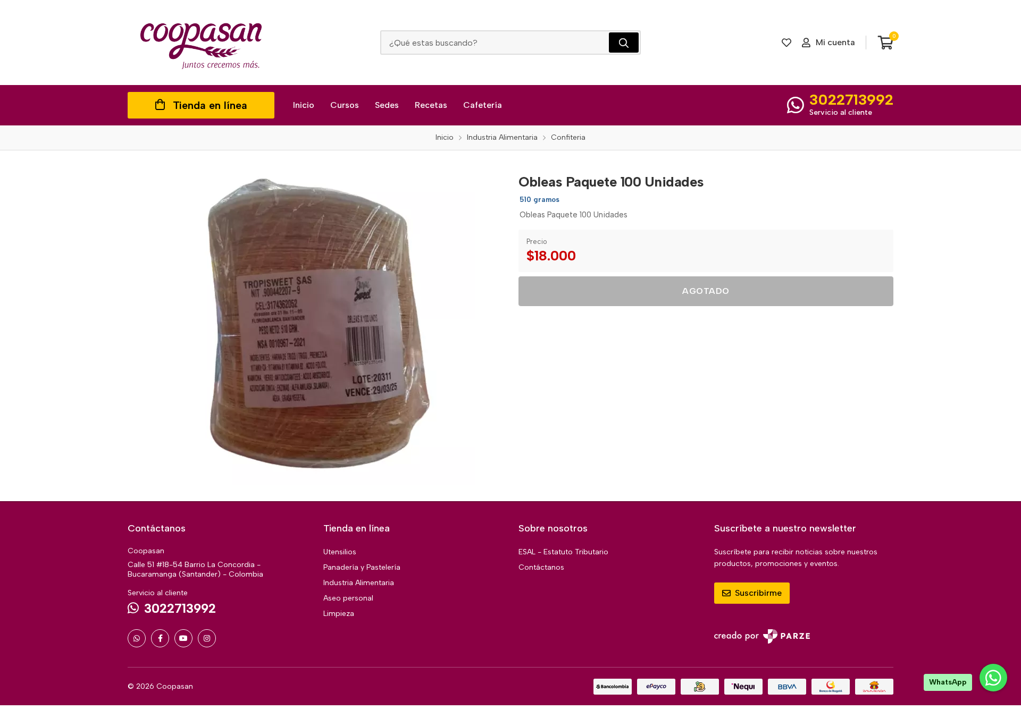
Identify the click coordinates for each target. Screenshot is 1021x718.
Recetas (431, 105)
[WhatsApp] (137, 638)
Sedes (387, 105)
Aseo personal (348, 598)
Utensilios (339, 551)
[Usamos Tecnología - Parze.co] (762, 636)
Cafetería (482, 105)
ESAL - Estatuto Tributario (563, 551)
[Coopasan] (201, 42)
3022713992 (851, 99)
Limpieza (338, 613)
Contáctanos (541, 567)
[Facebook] (160, 638)
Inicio (303, 105)
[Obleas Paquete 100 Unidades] (315, 325)
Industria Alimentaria (358, 582)
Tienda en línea (210, 105)
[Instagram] (207, 638)
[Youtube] (183, 638)
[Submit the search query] (624, 42)
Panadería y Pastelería (361, 567)
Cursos (344, 105)
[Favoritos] (786, 42)
